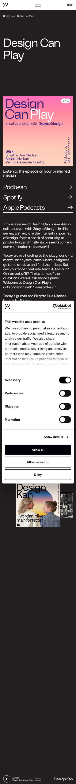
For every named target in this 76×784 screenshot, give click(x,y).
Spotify (12, 197)
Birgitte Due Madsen (50, 296)
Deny (38, 474)
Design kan (9, 16)
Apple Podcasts (24, 207)
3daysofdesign (45, 229)
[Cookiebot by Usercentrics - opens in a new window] (53, 306)
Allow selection (38, 462)
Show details (53, 437)
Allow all (38, 449)
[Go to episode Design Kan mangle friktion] (60, 505)
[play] (6, 779)
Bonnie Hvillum (15, 300)
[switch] (65, 393)
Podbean (15, 187)
